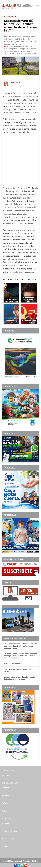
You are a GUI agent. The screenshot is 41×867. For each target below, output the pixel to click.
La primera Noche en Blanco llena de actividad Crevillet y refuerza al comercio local (20, 646)
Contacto (5, 846)
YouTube (5, 803)
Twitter (4, 811)
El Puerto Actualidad (15, 861)
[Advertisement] (20, 158)
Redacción (15, 82)
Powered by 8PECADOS (30, 861)
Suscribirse (6, 775)
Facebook (5, 788)
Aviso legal (5, 823)
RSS (3, 854)
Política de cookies (8, 839)
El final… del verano (13, 664)
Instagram (5, 795)
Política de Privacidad (9, 831)
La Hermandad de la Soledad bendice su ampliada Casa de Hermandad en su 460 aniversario (20, 656)
